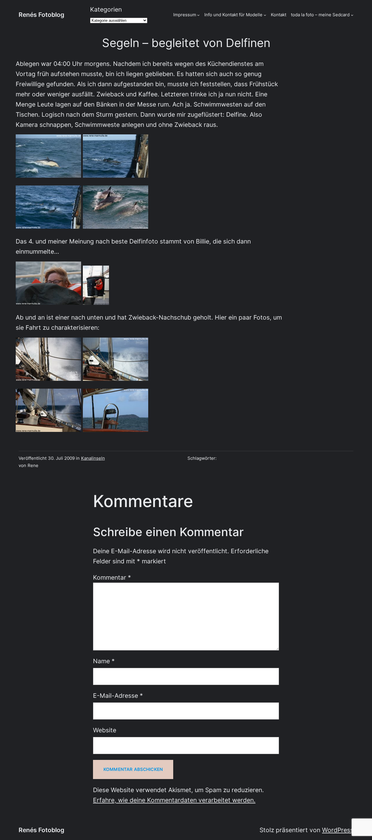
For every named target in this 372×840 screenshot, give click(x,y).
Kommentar (112, 577)
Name (104, 661)
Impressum (184, 14)
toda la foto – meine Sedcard (320, 14)
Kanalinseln (93, 458)
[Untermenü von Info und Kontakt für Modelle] (265, 14)
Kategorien (106, 9)
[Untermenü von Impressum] (198, 14)
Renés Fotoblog (41, 14)
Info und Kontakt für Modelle (233, 14)
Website (104, 730)
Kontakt (278, 14)
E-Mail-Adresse (118, 695)
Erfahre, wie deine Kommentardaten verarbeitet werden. (174, 800)
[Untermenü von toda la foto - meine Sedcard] (352, 14)
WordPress (337, 830)
